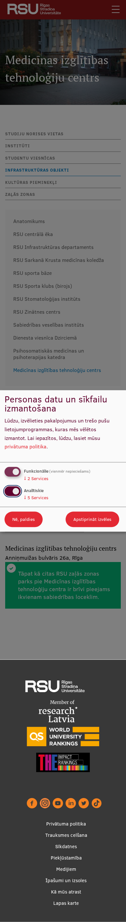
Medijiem (66, 869)
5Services (36, 498)
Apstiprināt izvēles (92, 519)
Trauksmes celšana (66, 835)
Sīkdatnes (66, 846)
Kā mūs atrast (66, 891)
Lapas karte (66, 903)
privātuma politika (26, 446)
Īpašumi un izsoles (66, 880)
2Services (36, 478)
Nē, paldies (23, 519)
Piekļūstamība (66, 857)
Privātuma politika (66, 823)
